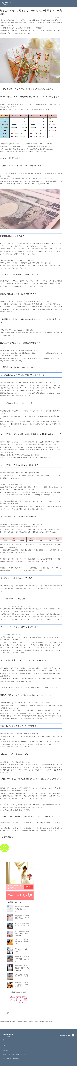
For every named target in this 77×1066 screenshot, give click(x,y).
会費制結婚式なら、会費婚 (18, 992)
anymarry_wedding (65, 1035)
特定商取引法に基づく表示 (8, 1054)
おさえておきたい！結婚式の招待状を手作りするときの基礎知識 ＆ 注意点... (22, 917)
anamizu (13, 844)
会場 (4, 1040)
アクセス (5, 1050)
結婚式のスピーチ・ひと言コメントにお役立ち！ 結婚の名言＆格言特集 (22, 984)
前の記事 (7, 1013)
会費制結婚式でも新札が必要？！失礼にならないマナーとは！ (22, 941)
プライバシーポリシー (25, 1054)
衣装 (4, 1045)
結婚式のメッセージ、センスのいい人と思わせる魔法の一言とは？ (22, 949)
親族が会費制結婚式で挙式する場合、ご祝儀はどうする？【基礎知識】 (22, 933)
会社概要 (17, 1054)
